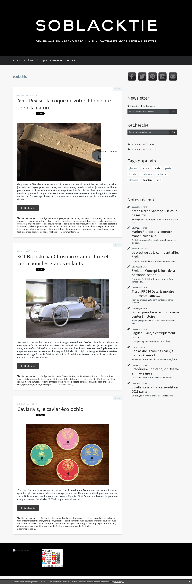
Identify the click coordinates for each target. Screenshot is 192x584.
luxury (105, 229)
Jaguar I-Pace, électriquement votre (153, 335)
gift (95, 381)
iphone (72, 229)
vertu (83, 379)
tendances (146, 174)
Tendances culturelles (90, 218)
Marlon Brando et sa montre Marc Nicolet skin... (152, 233)
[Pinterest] (152, 76)
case (112, 226)
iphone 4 (53, 229)
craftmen (102, 221)
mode (111, 229)
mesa (19, 223)
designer (45, 379)
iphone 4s (63, 229)
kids (90, 381)
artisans (111, 221)
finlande (32, 523)
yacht (52, 379)
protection (41, 223)
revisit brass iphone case (72, 221)
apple (26, 229)
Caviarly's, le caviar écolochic (50, 409)
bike (30, 384)
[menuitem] (18, 60)
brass (28, 231)
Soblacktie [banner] (96, 28)
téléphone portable (99, 226)
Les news (56, 376)
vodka (112, 523)
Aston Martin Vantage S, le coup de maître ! (155, 213)
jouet (60, 381)
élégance (133, 180)
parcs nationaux (77, 223)
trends (132, 174)
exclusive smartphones (65, 226)
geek (34, 231)
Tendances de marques (72, 518)
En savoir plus (119, 582)
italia (72, 379)
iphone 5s (34, 229)
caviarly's (98, 518)
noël (100, 381)
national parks (62, 223)
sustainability (36, 526)
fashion (21, 231)
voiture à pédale (71, 381)
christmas (108, 381)
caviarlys (107, 518)
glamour (133, 168)
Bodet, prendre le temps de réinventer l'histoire (155, 314)
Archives (29, 60)
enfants (84, 381)
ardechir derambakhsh (32, 520)
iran (52, 523)
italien (59, 379)
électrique (46, 384)
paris (168, 168)
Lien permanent (28, 218)
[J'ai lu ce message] (189, 581)
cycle (24, 384)
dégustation (103, 523)
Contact (70, 60)
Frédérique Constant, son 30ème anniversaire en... (155, 371)
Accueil (17, 60)
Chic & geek (57, 218)
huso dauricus (86, 520)
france (40, 523)
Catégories (56, 60)
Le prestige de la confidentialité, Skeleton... (155, 254)
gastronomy (90, 523)
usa (25, 223)
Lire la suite (29, 208)
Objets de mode (71, 218)
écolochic (112, 223)
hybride (36, 384)
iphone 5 (44, 229)
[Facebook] (132, 76)
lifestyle (66, 523)
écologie (103, 223)
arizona (31, 223)
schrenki (75, 520)
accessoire (81, 229)
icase (19, 229)
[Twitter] (142, 76)
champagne (23, 526)
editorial (162, 174)
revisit (57, 221)
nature (51, 223)
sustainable (92, 223)
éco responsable (73, 526)
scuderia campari (31, 381)
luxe (99, 229)
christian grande (32, 379)
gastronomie (77, 523)
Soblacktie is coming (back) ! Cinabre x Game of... (155, 353)
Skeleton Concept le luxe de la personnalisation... (153, 272)
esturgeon (49, 520)
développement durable (41, 226)
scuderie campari (48, 381)
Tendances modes (35, 221)
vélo (19, 384)
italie (66, 379)
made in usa (23, 226)
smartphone (83, 226)
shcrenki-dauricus (102, 520)
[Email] (173, 76)
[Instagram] (162, 76)
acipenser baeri (62, 520)
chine (46, 523)
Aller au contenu (9, 2)
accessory (91, 229)
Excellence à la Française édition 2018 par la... (155, 389)
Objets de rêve (68, 376)
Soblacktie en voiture (86, 376)
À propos (42, 60)
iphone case (91, 221)
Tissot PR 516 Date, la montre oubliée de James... (153, 293)
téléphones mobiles (47, 231)
